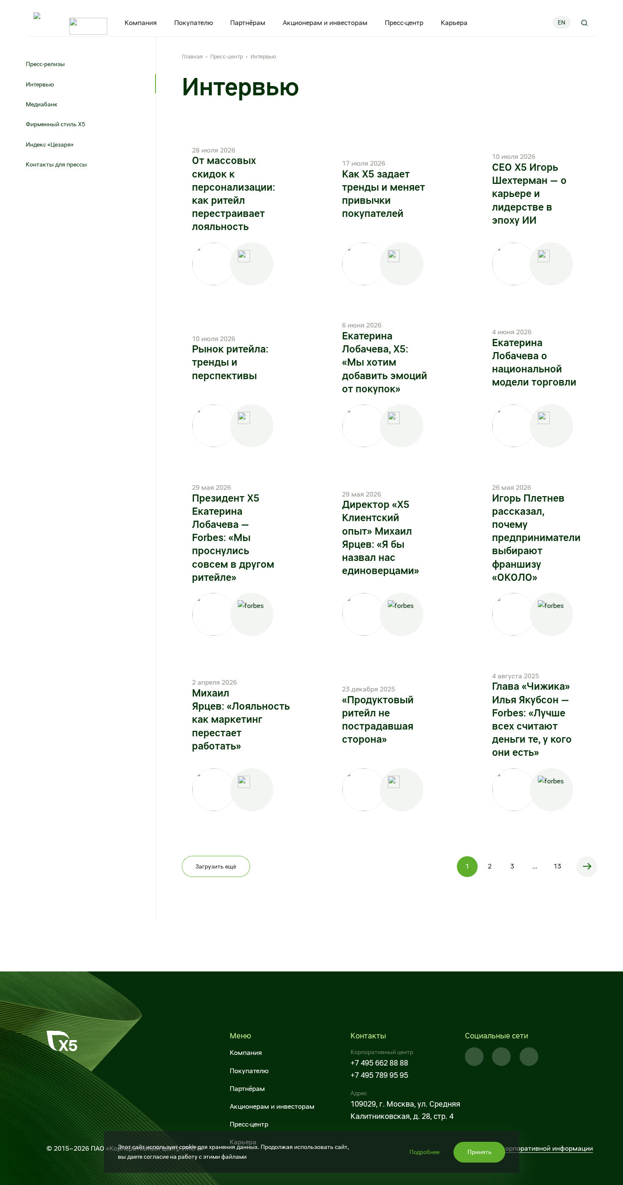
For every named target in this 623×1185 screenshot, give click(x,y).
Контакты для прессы (56, 164)
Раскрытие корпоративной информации (529, 1148)
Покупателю (193, 23)
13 (557, 866)
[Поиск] (584, 22)
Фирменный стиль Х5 (55, 124)
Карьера (454, 23)
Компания (141, 23)
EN (561, 22)
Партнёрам (247, 23)
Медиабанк (42, 104)
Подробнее (424, 1152)
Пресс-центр (404, 23)
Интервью (40, 84)
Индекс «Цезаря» (50, 144)
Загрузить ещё (215, 866)
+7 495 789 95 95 (379, 1075)
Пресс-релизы (45, 64)
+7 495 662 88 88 (379, 1062)
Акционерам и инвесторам (325, 23)
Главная (192, 56)
